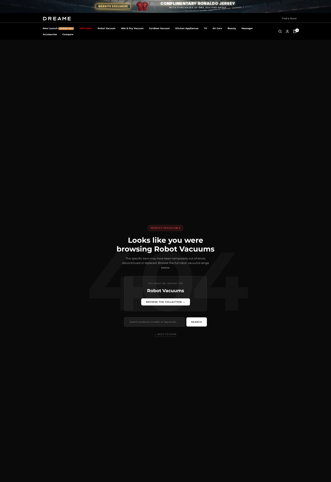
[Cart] (295, 31)
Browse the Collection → (165, 301)
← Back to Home (166, 334)
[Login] (287, 31)
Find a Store (289, 18)
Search (196, 321)
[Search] (280, 31)
